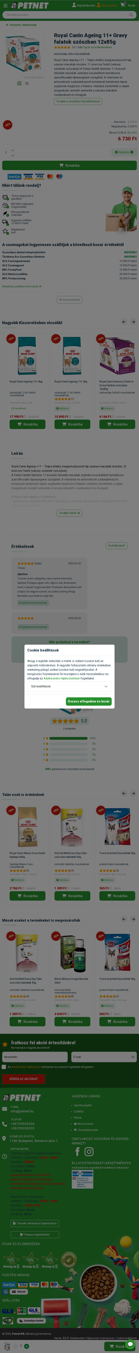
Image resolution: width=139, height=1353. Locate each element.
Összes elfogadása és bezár (89, 701)
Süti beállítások (41, 686)
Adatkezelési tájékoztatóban (62, 678)
